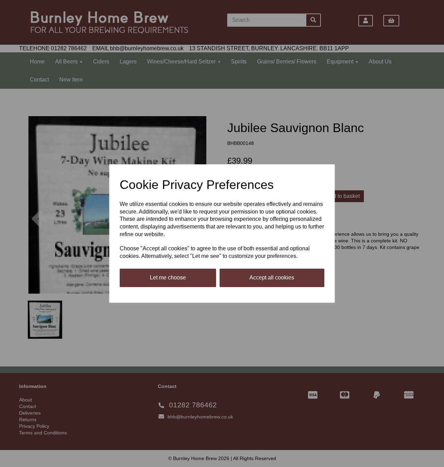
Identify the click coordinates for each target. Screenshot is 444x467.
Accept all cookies (271, 277)
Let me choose (168, 277)
